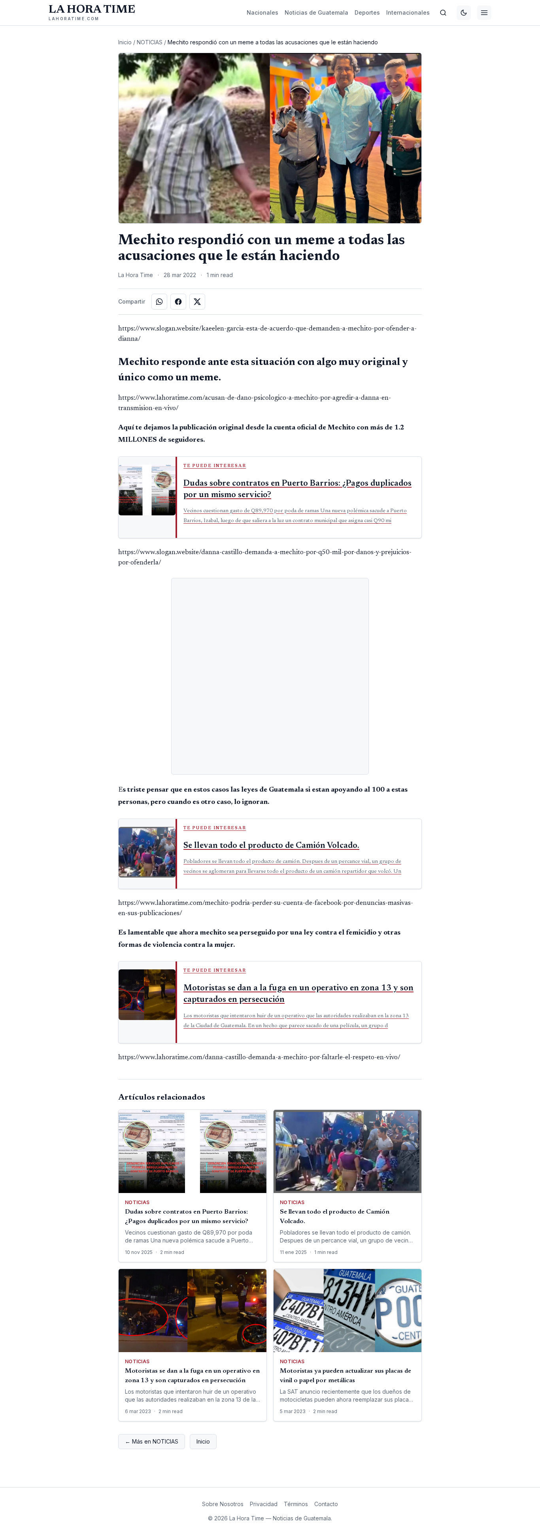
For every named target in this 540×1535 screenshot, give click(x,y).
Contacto (326, 1504)
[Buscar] (443, 13)
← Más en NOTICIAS (151, 1441)
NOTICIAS (149, 42)
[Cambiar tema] (464, 13)
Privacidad (264, 1504)
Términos (296, 1504)
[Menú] (484, 13)
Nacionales (262, 12)
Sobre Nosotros (223, 1504)
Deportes (367, 12)
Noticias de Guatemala (316, 12)
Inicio (125, 42)
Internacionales (408, 12)
